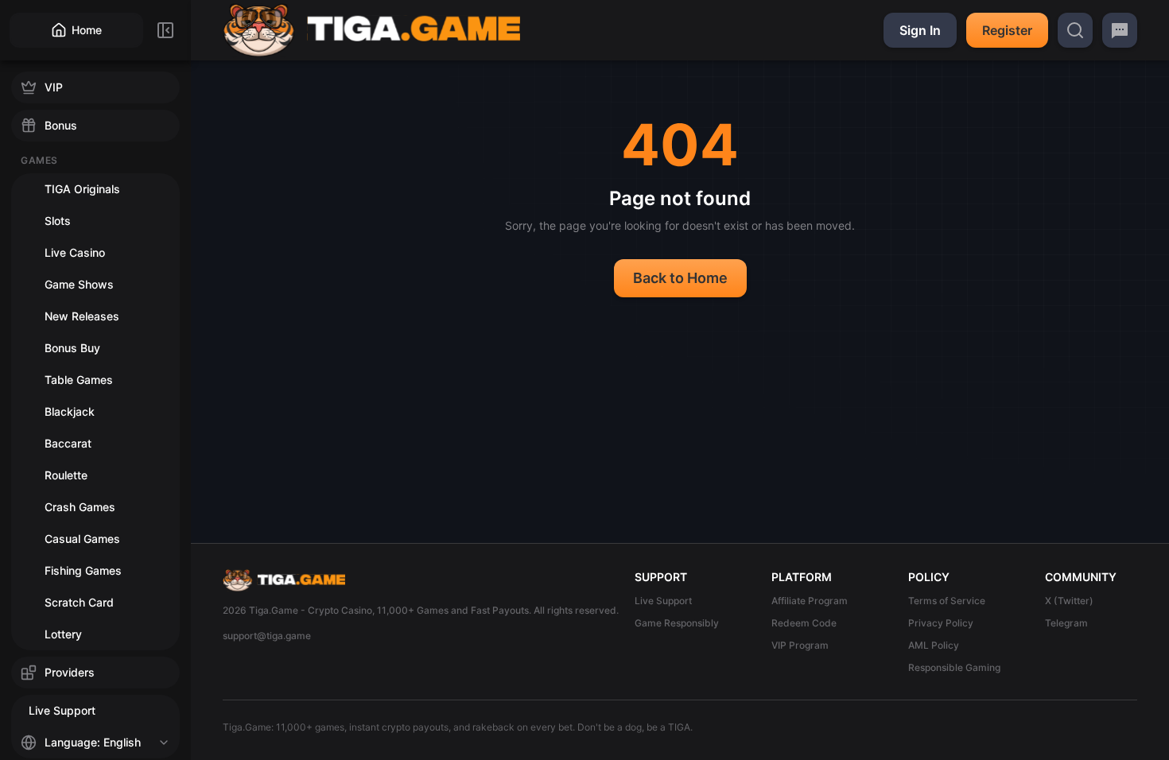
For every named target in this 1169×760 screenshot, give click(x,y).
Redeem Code (804, 623)
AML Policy (933, 645)
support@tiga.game (267, 636)
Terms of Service (946, 601)
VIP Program (800, 645)
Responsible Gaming (954, 667)
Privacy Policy (940, 623)
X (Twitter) (1069, 601)
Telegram (1066, 623)
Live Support (663, 601)
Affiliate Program (809, 601)
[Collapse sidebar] (165, 30)
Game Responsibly (677, 623)
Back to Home (680, 277)
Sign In (920, 30)
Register (1007, 30)
